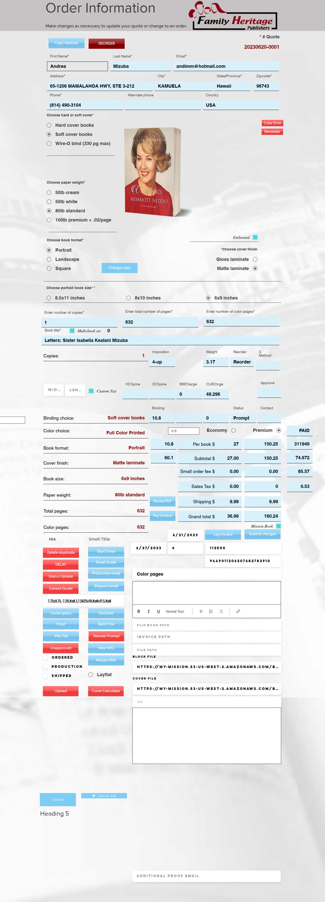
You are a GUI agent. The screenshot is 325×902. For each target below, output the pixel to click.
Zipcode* (263, 76)
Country (212, 95)
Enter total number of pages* (148, 311)
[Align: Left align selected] (201, 611)
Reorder (240, 352)
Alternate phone (141, 95)
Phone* (55, 95)
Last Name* (122, 56)
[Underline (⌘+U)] (158, 611)
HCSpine (133, 384)
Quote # (271, 37)
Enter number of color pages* (230, 311)
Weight (211, 352)
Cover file (145, 678)
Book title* (53, 330)
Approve (267, 383)
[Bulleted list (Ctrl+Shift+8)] (221, 611)
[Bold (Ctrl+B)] (138, 611)
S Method (265, 353)
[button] (106, 573)
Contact (267, 408)
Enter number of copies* (64, 312)
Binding (158, 408)
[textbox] (207, 592)
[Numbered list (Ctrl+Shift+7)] (211, 611)
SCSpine (159, 384)
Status (238, 408)
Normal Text (175, 611)
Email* (181, 56)
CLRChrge (214, 384)
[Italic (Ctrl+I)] (148, 611)
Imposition (160, 352)
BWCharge (188, 384)
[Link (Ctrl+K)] (238, 611)
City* (161, 76)
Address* (57, 76)
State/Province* (229, 76)
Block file (144, 656)
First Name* (59, 56)
